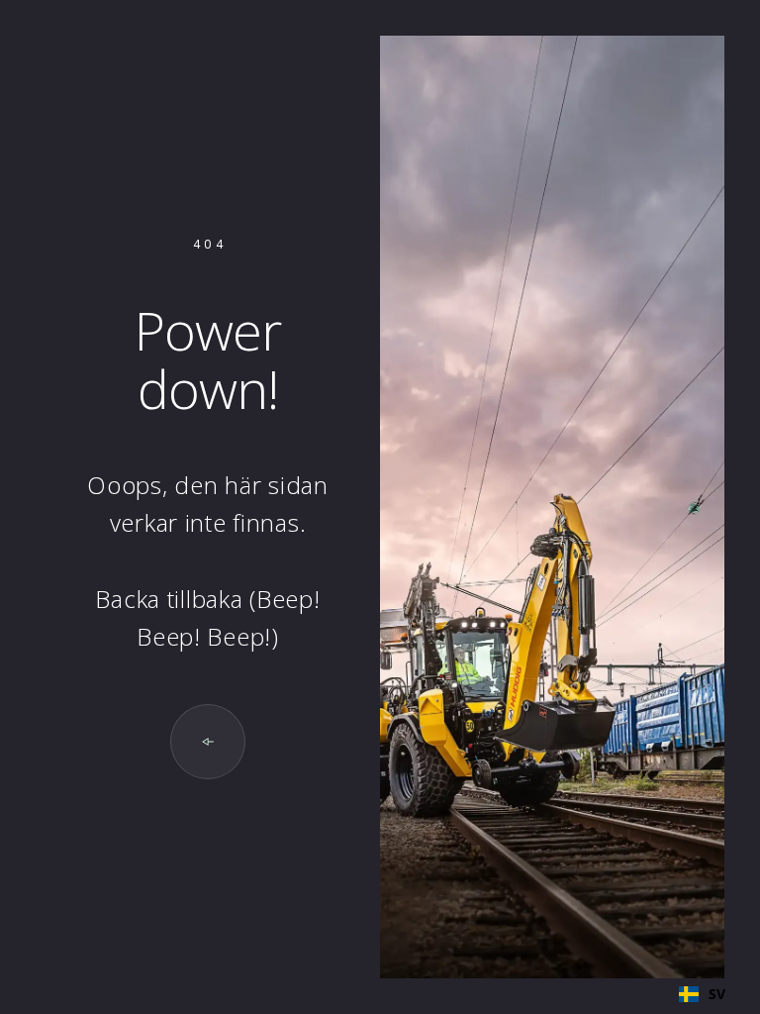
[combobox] (702, 994)
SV (717, 994)
